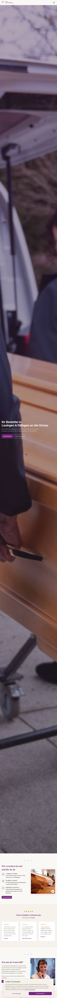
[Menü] (54, 2)
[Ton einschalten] (52, 891)
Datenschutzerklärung (30, 989)
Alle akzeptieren (40, 993)
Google (33, 917)
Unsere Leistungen (7, 897)
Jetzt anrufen (7, 436)
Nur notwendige (16, 993)
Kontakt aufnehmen (19, 436)
